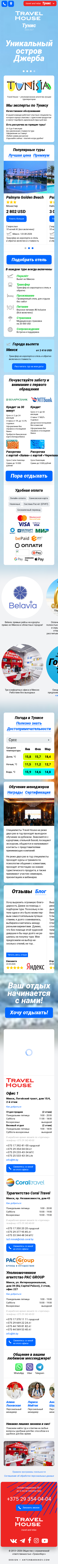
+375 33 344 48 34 (17, 1235)
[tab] (29, 150)
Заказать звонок (30, 1507)
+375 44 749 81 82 (17, 1326)
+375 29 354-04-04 (17, 1148)
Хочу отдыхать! (29, 1013)
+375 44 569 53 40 (17, 1329)
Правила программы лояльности (29, 1472)
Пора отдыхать (29, 476)
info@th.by (12, 1159)
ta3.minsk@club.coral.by (19, 1239)
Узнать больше (16, 218)
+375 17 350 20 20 (17, 1228)
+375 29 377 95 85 (17, 1231)
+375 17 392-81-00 (17, 1145)
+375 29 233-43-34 (17, 1152)
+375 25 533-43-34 (17, 1155)
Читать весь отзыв (17, 954)
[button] (23, 71)
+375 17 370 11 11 (17, 1319)
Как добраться (13, 1106)
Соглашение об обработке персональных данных (29, 1476)
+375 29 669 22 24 (17, 1322)
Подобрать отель (29, 259)
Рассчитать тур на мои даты (29, 366)
